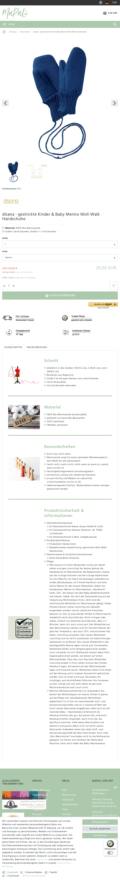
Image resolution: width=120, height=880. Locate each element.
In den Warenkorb (62, 295)
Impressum (68, 800)
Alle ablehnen (100, 835)
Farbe (5, 251)
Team (65, 809)
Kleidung (13, 31)
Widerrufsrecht (70, 805)
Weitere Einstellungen (34, 876)
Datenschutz (69, 795)
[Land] (107, 3)
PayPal (53, 872)
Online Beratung (37, 347)
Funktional (13, 876)
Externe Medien (33, 872)
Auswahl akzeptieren (99, 829)
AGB (64, 790)
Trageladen (38, 809)
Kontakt (66, 814)
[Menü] (115, 840)
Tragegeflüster (40, 800)
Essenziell (12, 872)
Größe (5, 238)
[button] (103, 305)
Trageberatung (40, 795)
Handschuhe (25, 31)
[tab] (13, 347)
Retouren (37, 814)
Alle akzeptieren (100, 822)
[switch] (110, 852)
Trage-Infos (38, 805)
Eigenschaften (13, 347)
